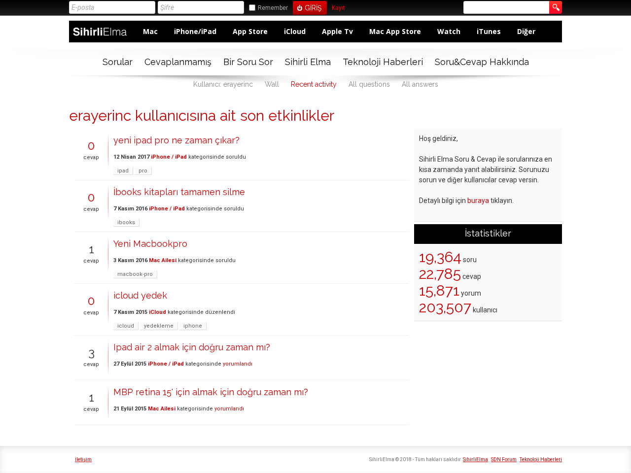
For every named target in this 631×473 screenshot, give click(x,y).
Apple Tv (337, 31)
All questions (369, 84)
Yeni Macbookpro (150, 243)
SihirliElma (475, 459)
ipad (123, 171)
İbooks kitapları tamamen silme (179, 192)
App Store (250, 31)
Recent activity (314, 84)
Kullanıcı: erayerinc (223, 84)
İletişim (83, 459)
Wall (272, 84)
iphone (192, 326)
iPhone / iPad (169, 157)
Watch (448, 31)
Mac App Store (395, 31)
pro (143, 171)
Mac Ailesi (162, 260)
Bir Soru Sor (248, 62)
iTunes (489, 31)
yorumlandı (237, 364)
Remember (273, 7)
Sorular (118, 62)
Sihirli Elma (308, 62)
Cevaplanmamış (177, 62)
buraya (478, 200)
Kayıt (338, 8)
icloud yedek (140, 295)
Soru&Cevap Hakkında (482, 62)
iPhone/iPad (195, 31)
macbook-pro (135, 274)
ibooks (126, 222)
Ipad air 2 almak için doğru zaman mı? (191, 347)
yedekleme (159, 326)
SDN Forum (504, 459)
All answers (420, 84)
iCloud (295, 31)
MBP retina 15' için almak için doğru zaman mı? (210, 392)
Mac (150, 31)
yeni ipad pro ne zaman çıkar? (176, 140)
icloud (125, 326)
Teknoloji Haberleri (383, 62)
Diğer (526, 31)
